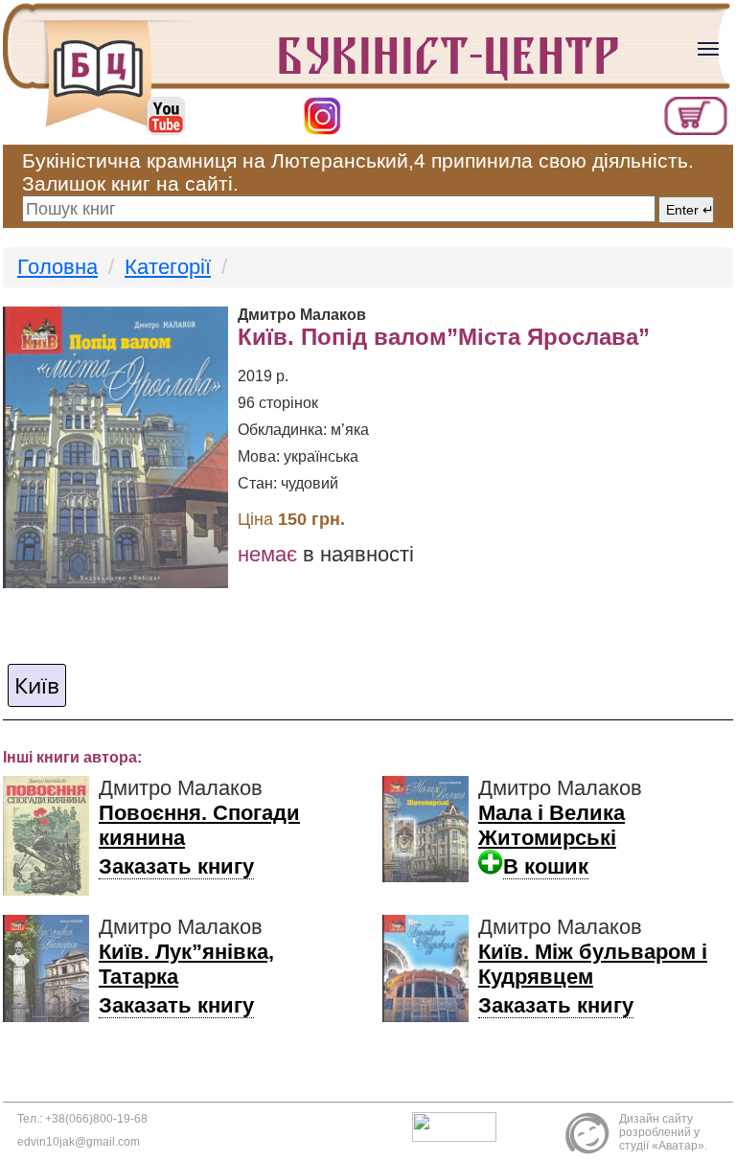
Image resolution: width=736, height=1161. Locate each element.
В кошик (545, 866)
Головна (57, 267)
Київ (36, 685)
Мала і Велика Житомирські (551, 825)
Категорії (168, 267)
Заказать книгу (176, 866)
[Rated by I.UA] (459, 1125)
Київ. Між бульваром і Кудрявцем (592, 964)
